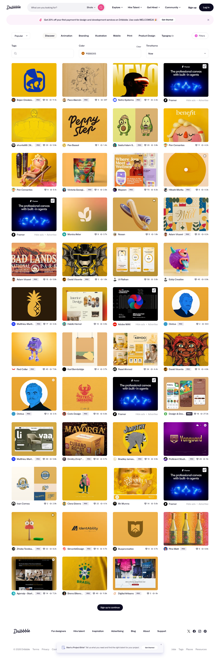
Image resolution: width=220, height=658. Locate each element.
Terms (36, 649)
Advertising (117, 631)
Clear (138, 46)
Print (129, 35)
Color (82, 45)
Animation (66, 35)
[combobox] (56, 7)
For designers (58, 631)
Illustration (101, 35)
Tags (14, 45)
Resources (201, 649)
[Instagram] (199, 631)
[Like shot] (50, 91)
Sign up (192, 7)
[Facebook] (194, 631)
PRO (38, 100)
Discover (49, 35)
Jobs (173, 649)
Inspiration (98, 631)
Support (161, 631)
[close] (208, 19)
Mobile (117, 35)
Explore (116, 7)
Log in (206, 7)
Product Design (147, 35)
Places (189, 649)
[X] (188, 631)
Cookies (56, 649)
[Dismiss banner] (161, 644)
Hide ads (191, 100)
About (146, 631)
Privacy (45, 649)
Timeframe (152, 45)
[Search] (101, 7)
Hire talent (79, 631)
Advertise (203, 100)
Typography (168, 35)
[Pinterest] (205, 631)
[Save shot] (44, 91)
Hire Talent (133, 7)
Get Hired (152, 7)
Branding (84, 35)
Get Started (167, 20)
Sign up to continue (110, 607)
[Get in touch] (37, 91)
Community (171, 7)
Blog (133, 631)
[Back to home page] (13, 7)
